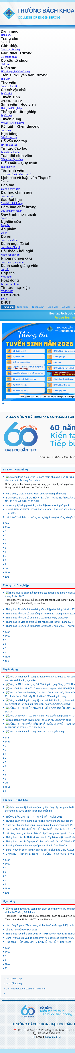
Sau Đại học (7, 196)
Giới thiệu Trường (10, 49)
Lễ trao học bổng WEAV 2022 (21, 929)
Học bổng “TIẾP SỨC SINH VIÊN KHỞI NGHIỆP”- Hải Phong (38, 942)
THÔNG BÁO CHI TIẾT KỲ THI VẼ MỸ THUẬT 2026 (34, 816)
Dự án (4, 232)
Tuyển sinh (6, 93)
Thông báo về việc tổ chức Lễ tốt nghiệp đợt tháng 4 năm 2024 (39, 621)
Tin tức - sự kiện (10, 284)
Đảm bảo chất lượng (12, 203)
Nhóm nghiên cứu (10, 254)
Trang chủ (6, 35)
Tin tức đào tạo (9, 144)
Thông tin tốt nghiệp (11, 108)
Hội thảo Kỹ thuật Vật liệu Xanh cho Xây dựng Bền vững (36, 493)
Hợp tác (5, 269)
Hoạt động (6, 276)
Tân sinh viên (8, 166)
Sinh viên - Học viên (59, 307)
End (7, 576)
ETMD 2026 (7, 291)
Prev (7, 527)
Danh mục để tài (9, 240)
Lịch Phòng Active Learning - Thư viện (26, 988)
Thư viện (5, 78)
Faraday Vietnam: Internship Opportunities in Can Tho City (37, 845)
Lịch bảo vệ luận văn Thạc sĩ (16, 174)
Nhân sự (5, 64)
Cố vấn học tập (9, 137)
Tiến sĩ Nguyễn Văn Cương (15, 71)
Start (7, 523)
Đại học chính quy (10, 188)
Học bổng (6, 130)
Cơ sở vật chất (9, 86)
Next (7, 572)
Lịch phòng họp (14, 978)
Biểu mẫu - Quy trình (12, 159)
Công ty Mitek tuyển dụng (50, 731)
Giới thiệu (22, 307)
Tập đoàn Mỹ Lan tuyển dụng (55, 719)
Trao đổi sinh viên (10, 152)
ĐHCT (4, 298)
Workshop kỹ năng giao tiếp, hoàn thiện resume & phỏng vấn (38, 505)
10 (6, 568)
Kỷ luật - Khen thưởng (12, 122)
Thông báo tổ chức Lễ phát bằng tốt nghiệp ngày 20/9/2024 (37, 617)
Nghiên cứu (7, 218)
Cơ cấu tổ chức (9, 57)
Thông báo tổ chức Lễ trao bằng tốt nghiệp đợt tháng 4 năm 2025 (40, 613)
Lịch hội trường (14, 983)
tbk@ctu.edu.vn (53, 1037)
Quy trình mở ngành (11, 210)
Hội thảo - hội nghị (10, 247)
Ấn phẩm (5, 225)
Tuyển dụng (7, 115)
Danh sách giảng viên (12, 262)
